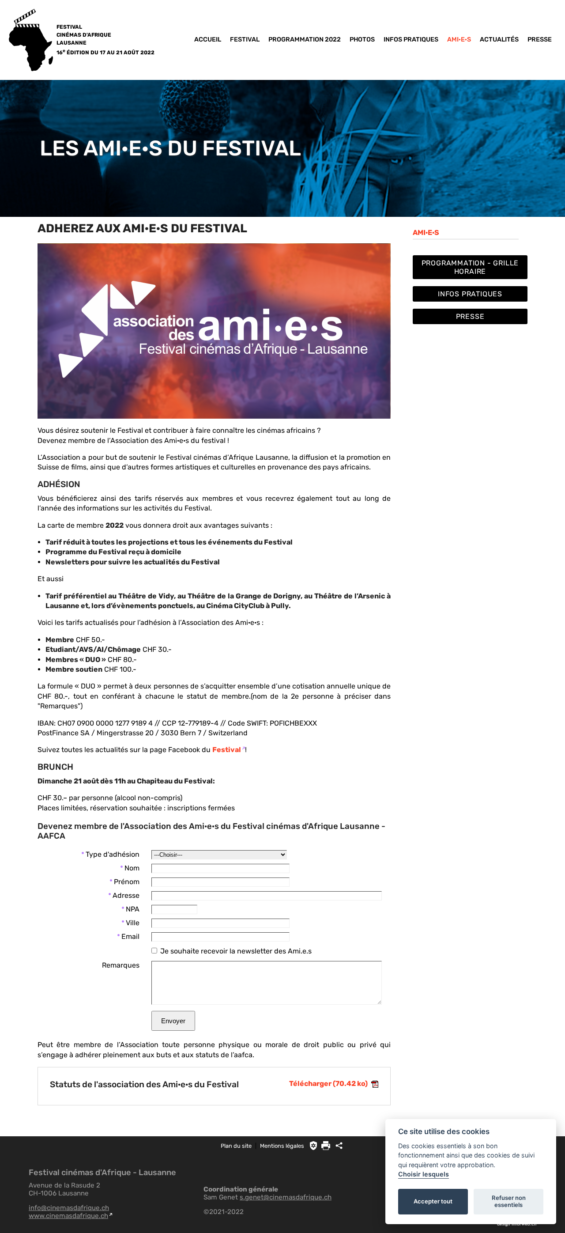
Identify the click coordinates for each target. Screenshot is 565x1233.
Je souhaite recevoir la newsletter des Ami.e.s (236, 951)
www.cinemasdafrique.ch (68, 1216)
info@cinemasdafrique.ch (69, 1208)
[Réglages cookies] (313, 1145)
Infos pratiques (411, 39)
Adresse (126, 895)
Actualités (499, 39)
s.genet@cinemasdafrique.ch (285, 1197)
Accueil (207, 39)
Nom (131, 868)
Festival (245, 39)
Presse (539, 39)
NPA (132, 909)
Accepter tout (433, 1201)
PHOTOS (362, 39)
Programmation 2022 (304, 39)
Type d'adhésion (112, 854)
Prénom (126, 881)
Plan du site (236, 1145)
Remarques (120, 965)
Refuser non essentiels (509, 1201)
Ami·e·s (459, 39)
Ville (132, 923)
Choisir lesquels (423, 1174)
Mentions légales (282, 1145)
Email (130, 936)
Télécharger (328, 1083)
